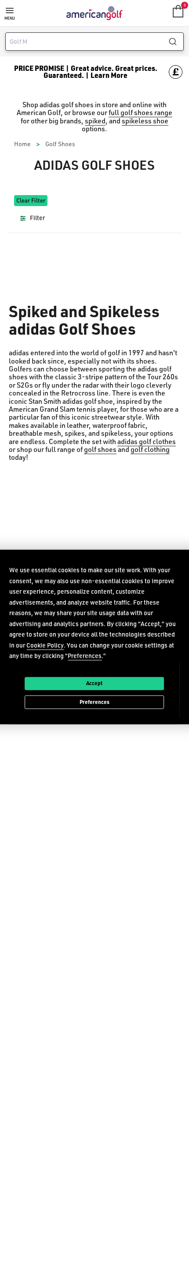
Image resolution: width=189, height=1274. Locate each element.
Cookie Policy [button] (45, 645)
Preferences (94, 701)
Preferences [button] (85, 655)
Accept (94, 682)
